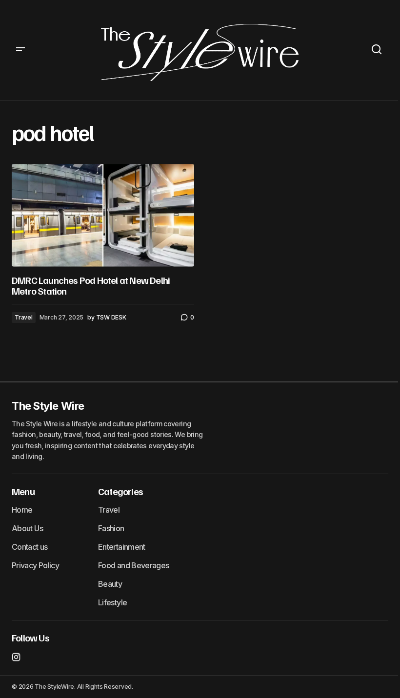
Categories (120, 491)
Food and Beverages (133, 565)
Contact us (30, 547)
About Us (27, 528)
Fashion (111, 528)
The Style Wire (48, 405)
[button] (20, 50)
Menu (23, 491)
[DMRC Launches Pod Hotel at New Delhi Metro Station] (103, 215)
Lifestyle (112, 602)
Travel (24, 317)
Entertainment (121, 547)
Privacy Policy (35, 565)
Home (22, 510)
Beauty (110, 584)
